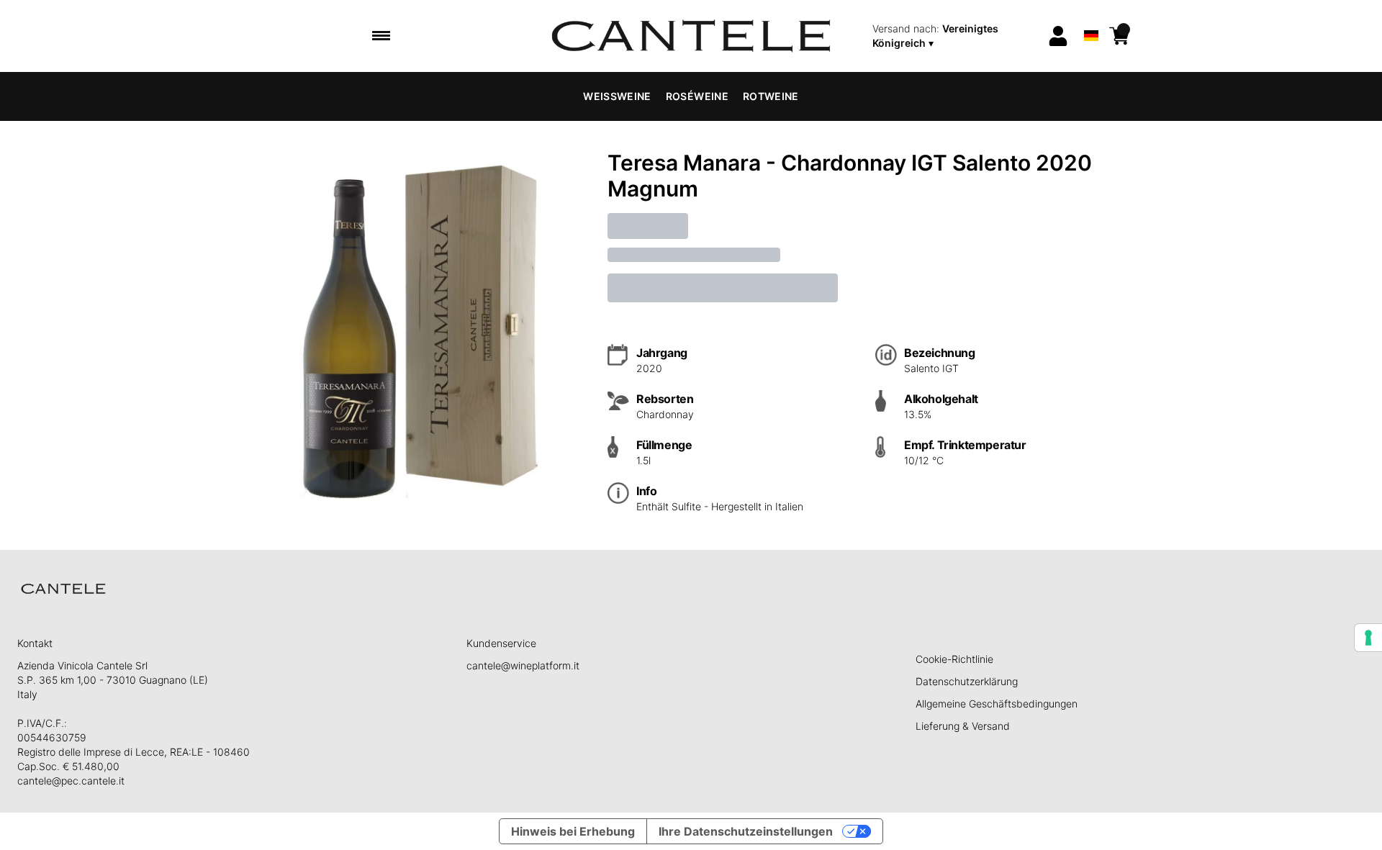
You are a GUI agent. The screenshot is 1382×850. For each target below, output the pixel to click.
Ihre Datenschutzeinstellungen (746, 831)
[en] (1090, 16)
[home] (691, 36)
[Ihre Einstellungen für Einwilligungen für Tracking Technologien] (1368, 637)
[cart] (1119, 36)
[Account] (1058, 36)
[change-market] (955, 36)
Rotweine (771, 96)
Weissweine (617, 96)
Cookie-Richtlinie (954, 659)
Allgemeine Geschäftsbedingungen (997, 703)
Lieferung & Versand (963, 726)
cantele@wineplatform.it (522, 665)
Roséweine (697, 96)
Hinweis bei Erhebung (573, 831)
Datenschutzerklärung (967, 681)
